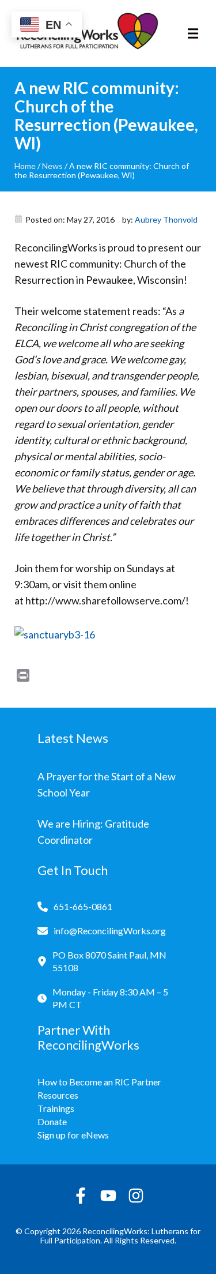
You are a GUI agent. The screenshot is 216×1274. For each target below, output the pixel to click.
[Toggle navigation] (193, 33)
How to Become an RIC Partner (99, 1081)
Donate (52, 1121)
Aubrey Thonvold (166, 219)
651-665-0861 (83, 906)
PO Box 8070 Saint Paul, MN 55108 (109, 961)
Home (25, 166)
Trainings (55, 1108)
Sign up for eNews (73, 1134)
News (52, 166)
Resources (57, 1094)
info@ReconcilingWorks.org (110, 930)
